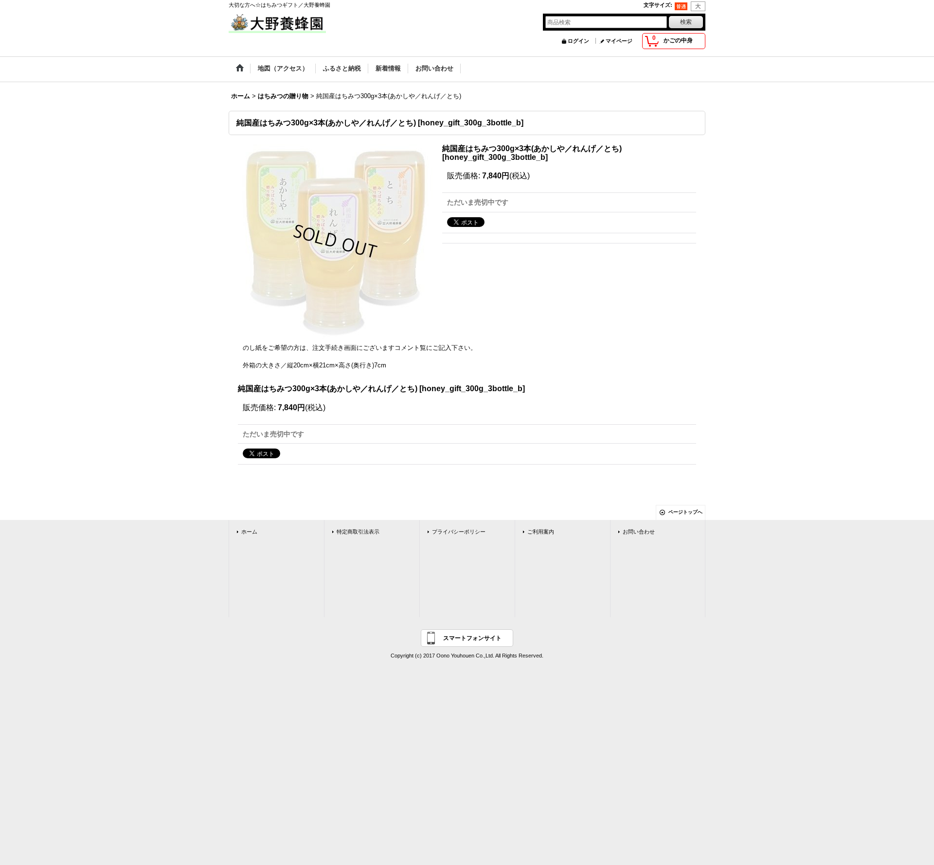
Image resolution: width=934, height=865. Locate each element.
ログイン (578, 41)
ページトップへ (685, 512)
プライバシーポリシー (458, 532)
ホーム (249, 532)
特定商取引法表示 (358, 532)
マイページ (619, 41)
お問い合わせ (639, 532)
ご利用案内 (540, 532)
